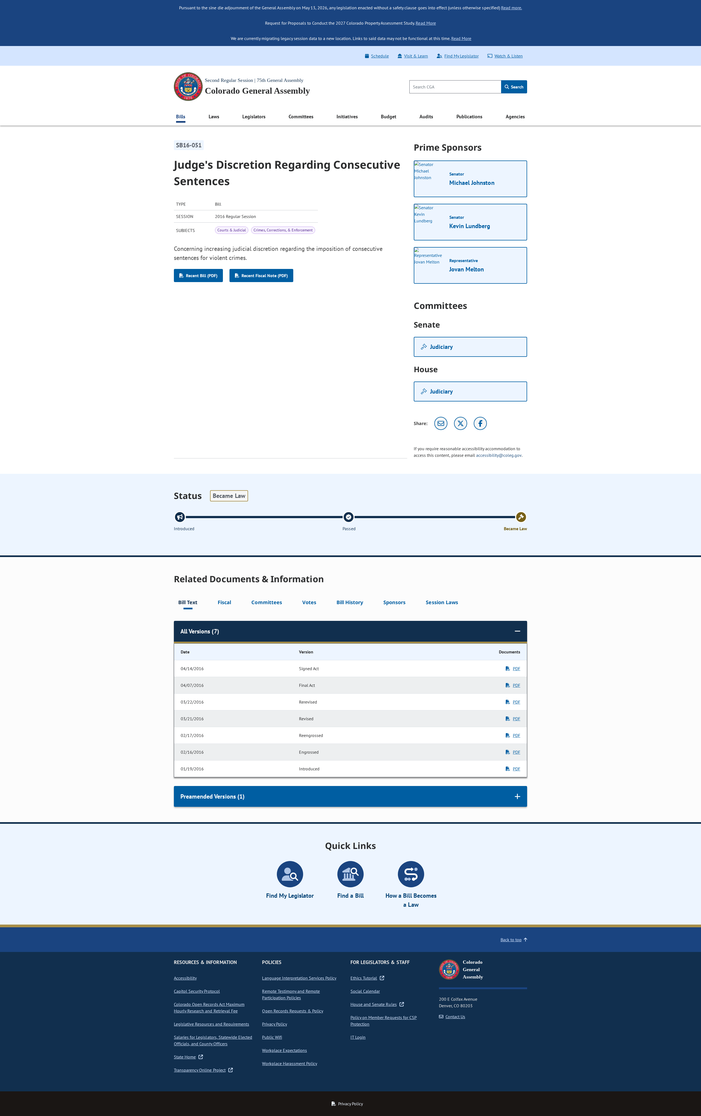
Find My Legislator (461, 56)
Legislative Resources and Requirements (211, 1024)
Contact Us (455, 1016)
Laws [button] (214, 116)
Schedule (380, 56)
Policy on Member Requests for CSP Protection (383, 1021)
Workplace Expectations (284, 1050)
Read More (426, 23)
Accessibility (185, 978)
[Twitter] (460, 423)
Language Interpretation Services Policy (299, 978)
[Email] (440, 423)
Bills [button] (180, 116)
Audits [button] (426, 116)
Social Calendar (365, 991)
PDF (516, 668)
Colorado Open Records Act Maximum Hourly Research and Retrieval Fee (209, 1008)
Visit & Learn (416, 56)
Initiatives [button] (347, 116)
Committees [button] (301, 116)
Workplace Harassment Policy (289, 1063)
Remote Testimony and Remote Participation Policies (291, 994)
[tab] (188, 603)
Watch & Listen (509, 56)
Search (517, 87)
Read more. (511, 7)
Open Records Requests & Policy (292, 1011)
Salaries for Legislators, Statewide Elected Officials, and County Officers (213, 1040)
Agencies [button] (515, 116)
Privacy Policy (274, 1024)
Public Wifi (272, 1037)
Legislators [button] (253, 116)
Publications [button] (469, 116)
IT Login (358, 1037)
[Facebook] (480, 423)
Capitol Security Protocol (197, 991)
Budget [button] (388, 116)
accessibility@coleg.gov (499, 455)
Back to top (511, 939)
